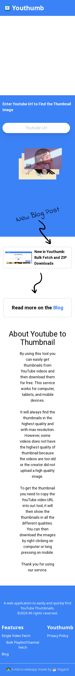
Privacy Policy (57, 635)
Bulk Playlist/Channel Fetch (22, 645)
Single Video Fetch (16, 635)
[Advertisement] (37, 55)
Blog (5, 654)
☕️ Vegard (60, 669)
